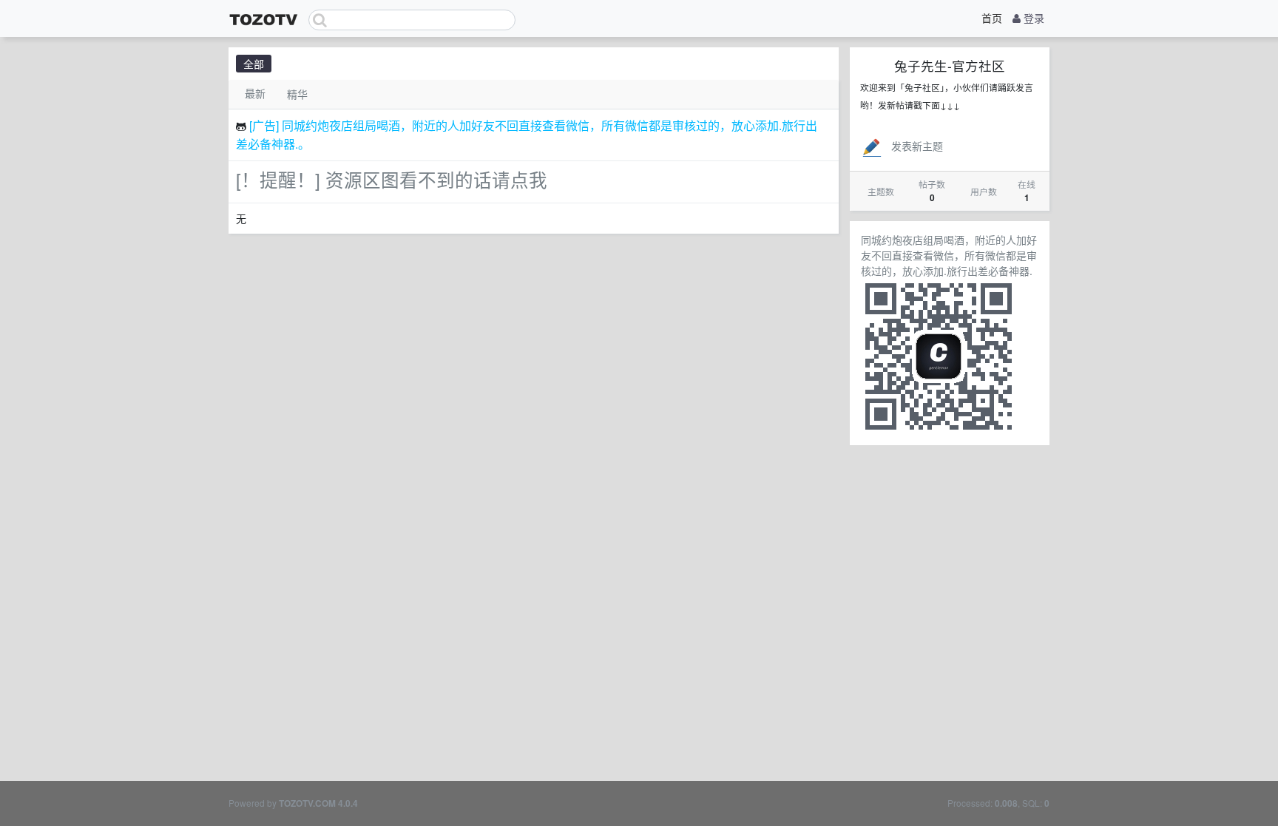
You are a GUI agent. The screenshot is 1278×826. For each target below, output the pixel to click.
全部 (253, 63)
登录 (1032, 17)
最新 (255, 93)
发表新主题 (917, 145)
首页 (991, 17)
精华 (297, 94)
